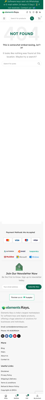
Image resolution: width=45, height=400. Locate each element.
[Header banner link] (21, 4)
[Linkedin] (10, 336)
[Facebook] (6, 336)
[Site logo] (10, 12)
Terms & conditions (8, 383)
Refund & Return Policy (10, 386)
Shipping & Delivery (8, 379)
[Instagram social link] (33, 12)
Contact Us (5, 359)
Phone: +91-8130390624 (10, 331)
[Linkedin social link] (40, 12)
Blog (3, 348)
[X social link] (30, 12)
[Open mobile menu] (4, 18)
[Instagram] (2, 336)
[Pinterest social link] (36, 12)
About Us (4, 356)
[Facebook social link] (27, 12)
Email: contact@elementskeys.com (14, 327)
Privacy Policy (6, 375)
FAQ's (3, 352)
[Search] (39, 63)
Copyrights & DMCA (8, 390)
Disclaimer (5, 371)
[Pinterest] (14, 336)
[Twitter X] (19, 336)
